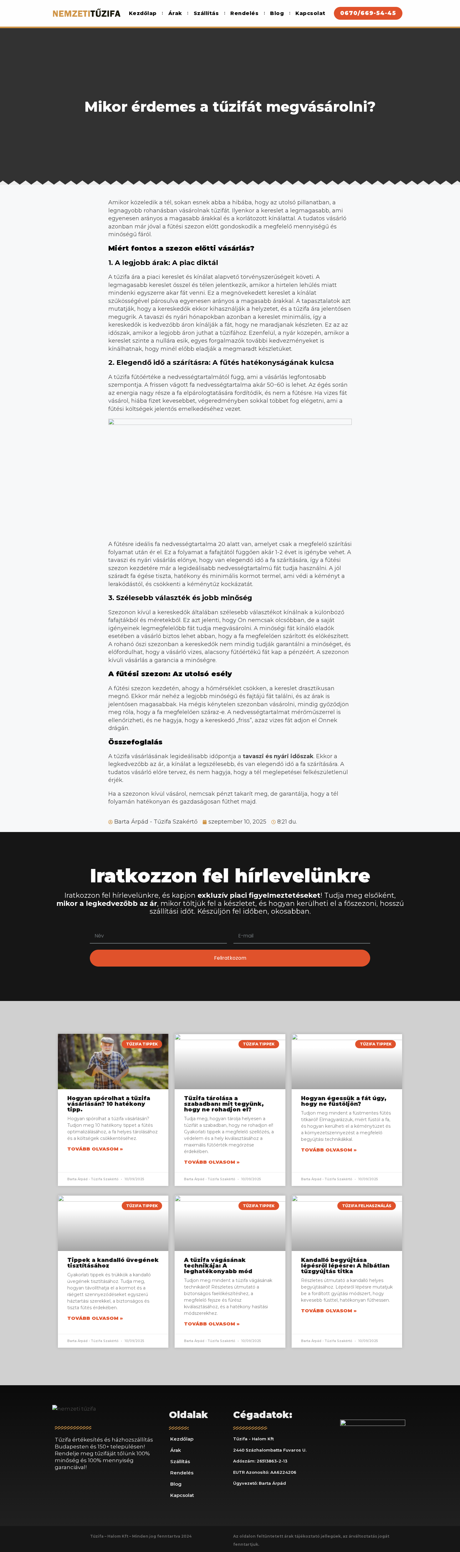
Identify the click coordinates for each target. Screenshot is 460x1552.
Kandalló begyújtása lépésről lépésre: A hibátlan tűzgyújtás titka (345, 1266)
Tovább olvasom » (95, 1149)
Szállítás (206, 13)
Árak (175, 13)
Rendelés (244, 13)
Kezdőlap (143, 13)
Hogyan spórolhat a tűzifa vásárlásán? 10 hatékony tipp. (108, 1104)
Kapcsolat (310, 13)
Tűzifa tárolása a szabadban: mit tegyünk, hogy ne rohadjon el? (224, 1104)
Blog (277, 13)
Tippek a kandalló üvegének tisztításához (113, 1263)
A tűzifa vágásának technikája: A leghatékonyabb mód (218, 1266)
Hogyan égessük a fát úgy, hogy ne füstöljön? (343, 1101)
